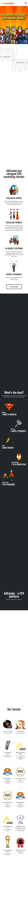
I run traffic (8, 447)
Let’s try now (14, 287)
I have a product (18, 430)
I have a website (9, 414)
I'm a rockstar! (19, 463)
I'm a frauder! (8, 484)
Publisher (7, 56)
